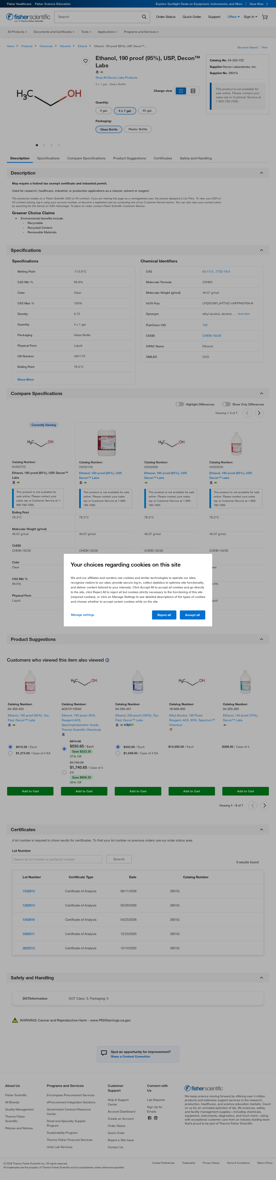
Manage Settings (82, 615)
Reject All (164, 615)
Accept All (192, 615)
